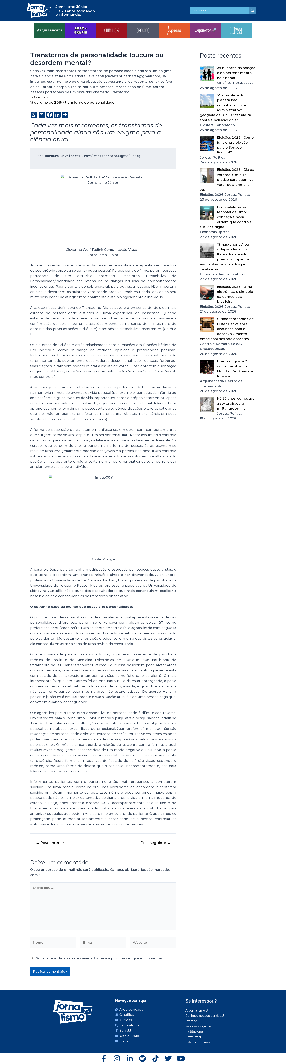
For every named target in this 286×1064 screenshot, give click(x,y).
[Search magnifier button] (252, 10)
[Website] (153, 943)
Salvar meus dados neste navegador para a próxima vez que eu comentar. (99, 958)
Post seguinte (156, 843)
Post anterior (50, 843)
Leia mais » (39, 97)
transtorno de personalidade (89, 102)
